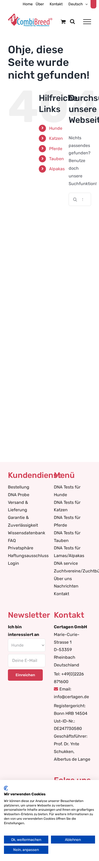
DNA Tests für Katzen (67, 506)
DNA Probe (18, 494)
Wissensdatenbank (26, 532)
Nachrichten (66, 586)
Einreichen (25, 675)
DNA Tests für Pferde (67, 521)
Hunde (55, 128)
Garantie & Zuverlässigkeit (23, 521)
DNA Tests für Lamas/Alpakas (69, 551)
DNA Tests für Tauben (67, 536)
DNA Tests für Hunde (67, 491)
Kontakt (61, 593)
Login (13, 563)
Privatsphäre (20, 547)
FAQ (12, 540)
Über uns (63, 578)
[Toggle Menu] (87, 21)
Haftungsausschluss (26, 555)
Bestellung (18, 487)
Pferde (55, 148)
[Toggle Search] (72, 21)
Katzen (56, 138)
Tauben (56, 158)
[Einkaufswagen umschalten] (63, 21)
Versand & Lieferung (18, 506)
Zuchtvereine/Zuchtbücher (72, 570)
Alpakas (57, 168)
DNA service (66, 563)
